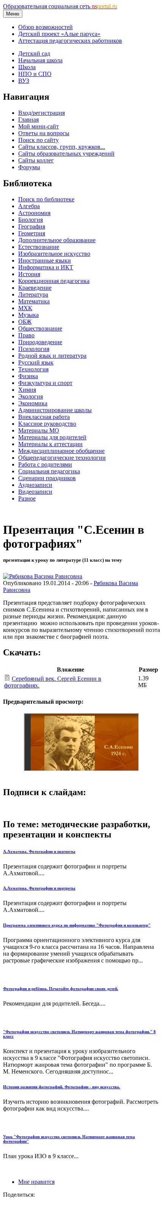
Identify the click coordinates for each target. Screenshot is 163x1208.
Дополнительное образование (57, 240)
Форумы (29, 167)
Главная (28, 119)
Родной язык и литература (52, 355)
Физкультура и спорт (45, 383)
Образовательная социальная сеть (60, 6)
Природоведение (40, 342)
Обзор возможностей (45, 27)
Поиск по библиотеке (46, 199)
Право (26, 335)
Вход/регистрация (41, 113)
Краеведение (35, 287)
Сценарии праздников (47, 478)
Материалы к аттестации (50, 444)
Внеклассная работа (44, 417)
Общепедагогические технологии (62, 457)
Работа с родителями (45, 464)
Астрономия (34, 213)
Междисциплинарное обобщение (61, 451)
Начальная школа (40, 60)
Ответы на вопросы (43, 133)
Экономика (32, 403)
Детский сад (34, 53)
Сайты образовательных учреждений (66, 153)
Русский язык (35, 362)
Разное (27, 498)
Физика (28, 376)
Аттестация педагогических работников (70, 40)
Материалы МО (38, 430)
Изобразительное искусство (54, 253)
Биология (30, 219)
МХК (25, 308)
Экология (30, 396)
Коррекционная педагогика (53, 281)
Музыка (28, 315)
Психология (33, 349)
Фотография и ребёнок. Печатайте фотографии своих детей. (60, 988)
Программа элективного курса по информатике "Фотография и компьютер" (76, 925)
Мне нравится (36, 1182)
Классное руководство (47, 423)
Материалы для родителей (52, 437)
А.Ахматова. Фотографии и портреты (39, 851)
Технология (33, 369)
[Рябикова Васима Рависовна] (42, 576)
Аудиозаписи (35, 485)
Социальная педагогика (49, 471)
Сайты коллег (36, 160)
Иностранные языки (44, 260)
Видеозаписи (35, 491)
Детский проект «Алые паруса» (59, 34)
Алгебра (29, 206)
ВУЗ (23, 80)
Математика (34, 301)
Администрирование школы (55, 410)
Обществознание (40, 328)
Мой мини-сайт (38, 126)
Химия (27, 389)
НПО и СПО (35, 74)
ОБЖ (24, 321)
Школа (27, 67)
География (31, 226)
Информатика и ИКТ (45, 267)
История (29, 274)
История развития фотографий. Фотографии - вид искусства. (61, 1086)
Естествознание (38, 247)
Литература (33, 294)
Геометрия (31, 233)
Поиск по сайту (38, 140)
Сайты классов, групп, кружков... (61, 147)
